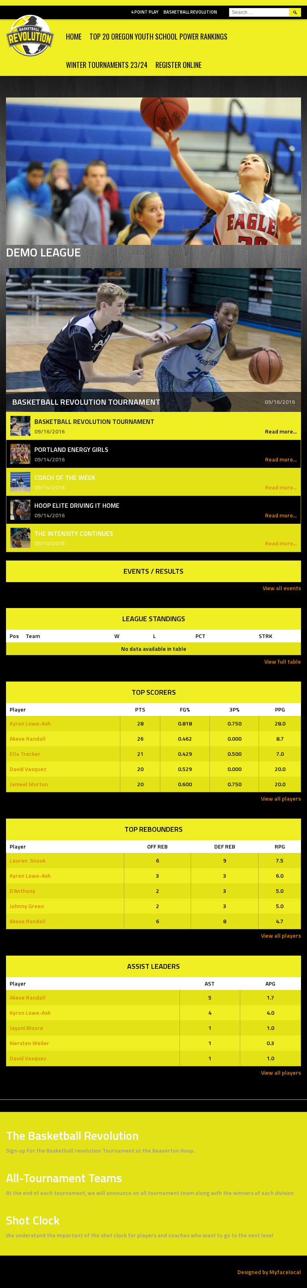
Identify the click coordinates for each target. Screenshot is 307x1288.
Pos (14, 636)
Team (33, 636)
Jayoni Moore (26, 1028)
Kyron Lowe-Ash (30, 723)
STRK (265, 636)
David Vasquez (28, 769)
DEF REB (224, 846)
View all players (281, 798)
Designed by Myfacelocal (269, 1272)
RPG (280, 846)
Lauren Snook (28, 860)
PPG (280, 709)
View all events (282, 588)
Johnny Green (27, 906)
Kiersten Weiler (29, 1043)
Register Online (178, 65)
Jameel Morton (29, 784)
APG (270, 983)
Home (74, 36)
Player (18, 709)
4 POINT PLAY (144, 12)
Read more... (281, 431)
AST (210, 983)
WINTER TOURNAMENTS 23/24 (107, 65)
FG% (185, 709)
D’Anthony (22, 890)
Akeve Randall (28, 738)
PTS (140, 709)
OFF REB (157, 846)
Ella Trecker (25, 753)
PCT (200, 636)
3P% (234, 709)
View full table (282, 661)
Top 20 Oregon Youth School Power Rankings (158, 36)
